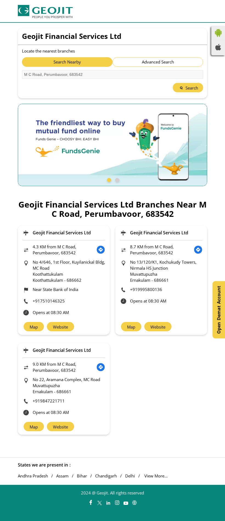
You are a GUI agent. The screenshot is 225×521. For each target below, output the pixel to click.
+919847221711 (49, 401)
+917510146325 (49, 301)
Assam (62, 476)
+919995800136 (146, 289)
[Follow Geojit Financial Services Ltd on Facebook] (90, 501)
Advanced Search (158, 62)
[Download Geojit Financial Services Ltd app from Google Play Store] (218, 38)
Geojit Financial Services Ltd (62, 233)
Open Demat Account (219, 310)
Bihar (82, 476)
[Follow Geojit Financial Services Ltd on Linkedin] (108, 501)
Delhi (130, 476)
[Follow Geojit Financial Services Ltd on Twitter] (99, 501)
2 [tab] (116, 179)
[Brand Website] (134, 501)
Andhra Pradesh (33, 476)
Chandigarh (106, 476)
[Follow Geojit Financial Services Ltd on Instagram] (117, 501)
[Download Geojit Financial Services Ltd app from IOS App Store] (218, 48)
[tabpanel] (112, 145)
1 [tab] (108, 179)
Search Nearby (67, 62)
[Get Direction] (100, 249)
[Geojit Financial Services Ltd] (45, 11)
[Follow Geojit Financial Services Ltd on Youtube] (126, 501)
